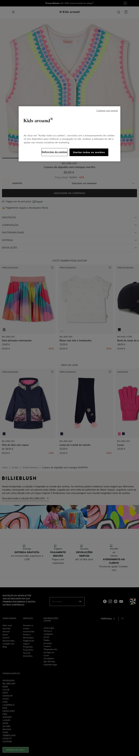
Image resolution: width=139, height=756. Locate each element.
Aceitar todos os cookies (89, 152)
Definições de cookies (54, 152)
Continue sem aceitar (107, 111)
